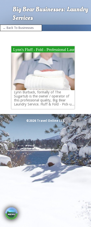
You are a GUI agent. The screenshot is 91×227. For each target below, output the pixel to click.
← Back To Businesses (18, 28)
